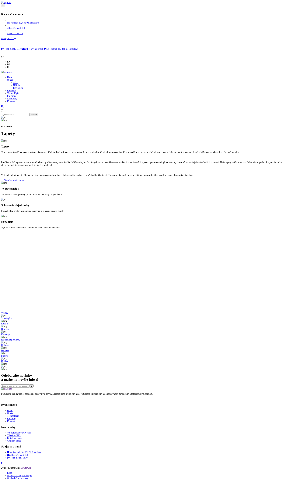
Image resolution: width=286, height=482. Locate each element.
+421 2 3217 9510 (13, 49)
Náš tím (16, 85)
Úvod (10, 77)
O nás (10, 80)
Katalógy (5, 334)
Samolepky (6, 318)
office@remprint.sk (34, 49)
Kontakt (11, 101)
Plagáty (4, 355)
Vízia (15, 82)
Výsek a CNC (14, 435)
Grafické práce (14, 440)
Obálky (4, 361)
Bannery (5, 350)
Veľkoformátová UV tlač (19, 432)
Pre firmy (11, 96)
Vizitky (4, 313)
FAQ (9, 473)
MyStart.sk (26, 468)
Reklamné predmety (10, 339)
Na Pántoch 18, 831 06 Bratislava (23, 22)
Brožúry (5, 329)
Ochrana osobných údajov (19, 475)
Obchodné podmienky (17, 478)
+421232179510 (15, 33)
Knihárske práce (14, 438)
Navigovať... (7, 38)
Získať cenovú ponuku (14, 180)
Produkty (11, 90)
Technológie (13, 93)
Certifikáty (12, 98)
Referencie (18, 88)
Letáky (4, 323)
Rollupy (5, 345)
